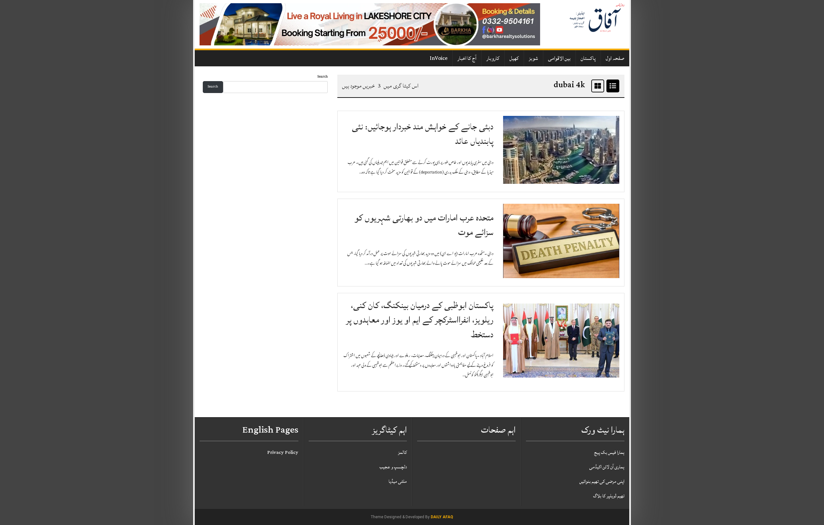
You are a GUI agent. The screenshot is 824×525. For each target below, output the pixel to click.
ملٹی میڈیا (398, 481)
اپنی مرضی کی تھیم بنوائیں (601, 481)
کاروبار (493, 58)
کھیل (514, 58)
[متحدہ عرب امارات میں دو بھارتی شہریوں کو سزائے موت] (561, 241)
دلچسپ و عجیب (393, 467)
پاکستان (588, 58)
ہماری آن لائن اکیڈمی (606, 467)
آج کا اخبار (466, 58)
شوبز (533, 58)
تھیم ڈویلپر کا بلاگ (608, 496)
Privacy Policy (282, 452)
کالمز (402, 452)
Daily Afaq (442, 517)
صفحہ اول (615, 58)
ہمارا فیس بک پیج (609, 452)
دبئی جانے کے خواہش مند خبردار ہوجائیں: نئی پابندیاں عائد (422, 134)
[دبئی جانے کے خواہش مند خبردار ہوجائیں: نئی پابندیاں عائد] (561, 150)
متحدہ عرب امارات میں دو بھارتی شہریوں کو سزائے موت (423, 225)
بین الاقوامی (559, 58)
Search (322, 77)
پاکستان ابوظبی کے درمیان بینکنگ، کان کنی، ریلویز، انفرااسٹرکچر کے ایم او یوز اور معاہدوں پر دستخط (419, 319)
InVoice (438, 58)
